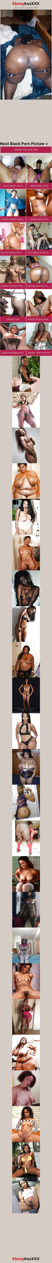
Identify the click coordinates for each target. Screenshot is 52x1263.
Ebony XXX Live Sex (26, 149)
